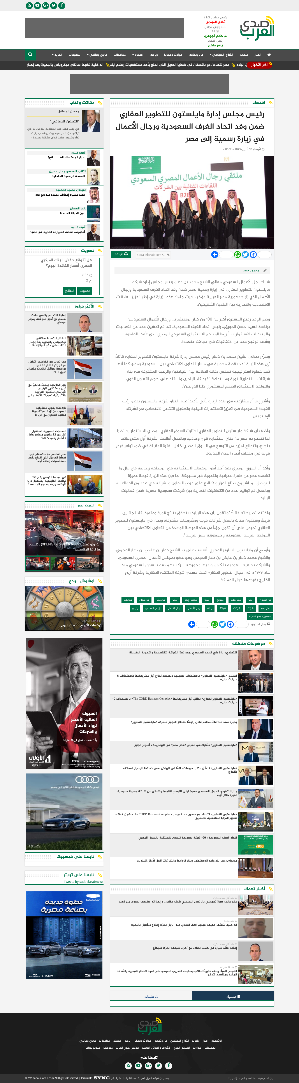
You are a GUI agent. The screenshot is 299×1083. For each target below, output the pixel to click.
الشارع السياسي (179, 1040)
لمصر (174, 600)
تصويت (85, 291)
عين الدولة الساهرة (72, 213)
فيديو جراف (93, 1047)
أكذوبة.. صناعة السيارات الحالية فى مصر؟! (57, 232)
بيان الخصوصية (266, 1078)
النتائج (69, 291)
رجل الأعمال (194, 608)
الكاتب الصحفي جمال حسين (67, 171)
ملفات (244, 54)
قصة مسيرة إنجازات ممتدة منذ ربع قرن (60, 195)
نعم (85, 275)
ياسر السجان (78, 209)
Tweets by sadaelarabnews (84, 882)
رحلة (209, 608)
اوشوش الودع (182, 1047)
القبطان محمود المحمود (71, 190)
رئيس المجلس (152, 608)
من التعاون (265, 600)
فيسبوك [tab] (232, 996)
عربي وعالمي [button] (98, 54)
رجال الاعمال (174, 608)
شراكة (223, 608)
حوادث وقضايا (173, 54)
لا (87, 282)
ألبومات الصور (86, 505)
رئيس (135, 608)
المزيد (58, 54)
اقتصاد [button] (139, 54)
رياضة (154, 54)
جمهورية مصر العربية (260, 616)
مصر (250, 600)
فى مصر (161, 600)
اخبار (258, 54)
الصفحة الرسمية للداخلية (68, 176)
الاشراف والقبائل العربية (156, 1047)
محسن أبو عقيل (68, 112)
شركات (236, 608)
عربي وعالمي (87, 1040)
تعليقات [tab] (149, 996)
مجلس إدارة (191, 600)
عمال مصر (266, 608)
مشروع (220, 600)
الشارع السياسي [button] (222, 54)
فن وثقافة (196, 54)
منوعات (108, 1047)
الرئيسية (216, 1040)
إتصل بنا (232, 1078)
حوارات (197, 1047)
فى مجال (144, 600)
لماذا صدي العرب (247, 1078)
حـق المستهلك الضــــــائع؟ (66, 158)
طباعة (119, 254)
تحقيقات (74, 54)
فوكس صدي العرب (127, 1047)
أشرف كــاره (78, 153)
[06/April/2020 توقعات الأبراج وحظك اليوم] (64, 609)
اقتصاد (117, 1040)
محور (206, 600)
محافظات (120, 54)
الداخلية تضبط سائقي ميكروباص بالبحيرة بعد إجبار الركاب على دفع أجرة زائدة (79, 65)
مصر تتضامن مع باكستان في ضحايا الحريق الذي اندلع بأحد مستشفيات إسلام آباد (202, 65)
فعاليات (128, 600)
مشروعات (236, 600)
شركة (250, 608)
